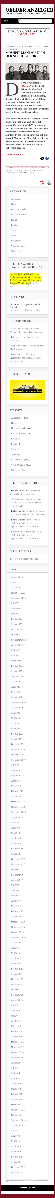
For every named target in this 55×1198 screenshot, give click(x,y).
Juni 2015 (15, 1010)
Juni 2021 (15, 686)
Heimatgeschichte (19, 209)
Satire (13, 230)
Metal (32, 170)
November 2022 (18, 629)
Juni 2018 (15, 827)
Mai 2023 (15, 613)
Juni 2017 (15, 890)
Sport (13, 235)
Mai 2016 (15, 952)
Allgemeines (16, 198)
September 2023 (18, 597)
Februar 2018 (17, 848)
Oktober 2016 (17, 932)
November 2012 (18, 1172)
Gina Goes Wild (21, 170)
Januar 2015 (16, 1036)
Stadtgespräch (17, 240)
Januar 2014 (16, 1099)
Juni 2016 (15, 947)
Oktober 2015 (17, 989)
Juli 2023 (15, 603)
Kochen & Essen (18, 214)
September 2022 (18, 639)
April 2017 (16, 900)
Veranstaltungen (29, 168)
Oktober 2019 (17, 754)
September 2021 (18, 676)
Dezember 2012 (18, 1167)
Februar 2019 (17, 791)
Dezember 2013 (18, 1104)
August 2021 (17, 681)
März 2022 (16, 660)
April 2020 (16, 723)
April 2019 (16, 780)
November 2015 (18, 984)
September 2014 (18, 1057)
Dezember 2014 (18, 1041)
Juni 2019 (15, 770)
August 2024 (17, 587)
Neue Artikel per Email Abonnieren (26, 310)
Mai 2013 (15, 1140)
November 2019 (18, 749)
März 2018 (16, 843)
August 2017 (17, 879)
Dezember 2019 (18, 744)
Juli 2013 (15, 1130)
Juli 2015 (15, 1005)
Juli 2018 (15, 822)
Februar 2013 (17, 1156)
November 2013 (18, 1109)
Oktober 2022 (17, 634)
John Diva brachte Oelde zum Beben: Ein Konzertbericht (26, 502)
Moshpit (40, 170)
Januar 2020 (16, 738)
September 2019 (18, 759)
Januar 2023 (16, 623)
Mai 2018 (15, 832)
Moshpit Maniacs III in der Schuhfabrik (25, 54)
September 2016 (18, 937)
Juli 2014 (15, 1067)
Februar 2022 (17, 665)
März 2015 (16, 1026)
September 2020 (18, 702)
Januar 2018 (16, 853)
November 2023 (18, 592)
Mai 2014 (15, 1078)
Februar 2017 (17, 911)
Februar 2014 (17, 1093)
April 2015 (16, 1020)
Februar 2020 (17, 733)
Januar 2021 (16, 697)
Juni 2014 (15, 1073)
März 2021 (16, 691)
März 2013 (16, 1151)
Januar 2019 (16, 796)
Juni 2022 (15, 650)
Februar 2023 (17, 618)
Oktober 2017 (17, 869)
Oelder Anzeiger (29, 9)
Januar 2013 (16, 1161)
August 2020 (17, 707)
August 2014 (17, 1062)
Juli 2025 (15, 582)
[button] (42, 158)
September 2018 (18, 811)
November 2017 (18, 864)
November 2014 (18, 1046)
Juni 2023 (15, 608)
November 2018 (18, 806)
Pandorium (10, 173)
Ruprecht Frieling (19, 531)
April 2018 (16, 838)
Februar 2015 (17, 1031)
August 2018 (17, 817)
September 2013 (18, 1120)
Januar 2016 (16, 973)
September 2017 (18, 874)
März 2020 (16, 728)
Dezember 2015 (18, 979)
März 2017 (16, 905)
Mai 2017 (15, 895)
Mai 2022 (15, 655)
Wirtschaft (15, 251)
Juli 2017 (15, 885)
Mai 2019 (15, 775)
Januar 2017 (16, 916)
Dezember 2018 (18, 801)
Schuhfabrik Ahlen (25, 173)
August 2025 (17, 577)
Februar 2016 (17, 968)
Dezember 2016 (18, 921)
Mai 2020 (15, 717)
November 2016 (18, 926)
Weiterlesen (15, 154)
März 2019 (16, 785)
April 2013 (16, 1146)
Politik (14, 224)
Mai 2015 (15, 1015)
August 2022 (17, 644)
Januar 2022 (16, 670)
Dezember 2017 (18, 858)
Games (14, 204)
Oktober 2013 (17, 1114)
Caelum (26, 85)
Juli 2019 (15, 764)
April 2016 (16, 958)
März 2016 (16, 963)
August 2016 (17, 942)
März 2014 (16, 1088)
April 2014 (16, 1083)
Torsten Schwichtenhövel (22, 498)
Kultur (14, 219)
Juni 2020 (15, 712)
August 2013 (17, 1125)
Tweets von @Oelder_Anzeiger (24, 558)
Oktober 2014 (17, 1052)
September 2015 (18, 994)
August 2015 (17, 999)
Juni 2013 (15, 1135)
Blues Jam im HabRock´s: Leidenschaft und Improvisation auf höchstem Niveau (25, 358)
